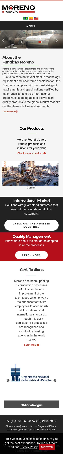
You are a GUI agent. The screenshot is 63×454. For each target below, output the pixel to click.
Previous (5, 175)
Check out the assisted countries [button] (31, 225)
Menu (31, 25)
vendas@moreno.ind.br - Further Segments (33, 429)
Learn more (9, 111)
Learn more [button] (31, 255)
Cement (31, 187)
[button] (5, 39)
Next (57, 175)
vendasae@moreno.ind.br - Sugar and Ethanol (33, 426)
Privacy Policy (28, 447)
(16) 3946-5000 (20, 421)
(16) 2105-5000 (45, 421)
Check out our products (30, 153)
